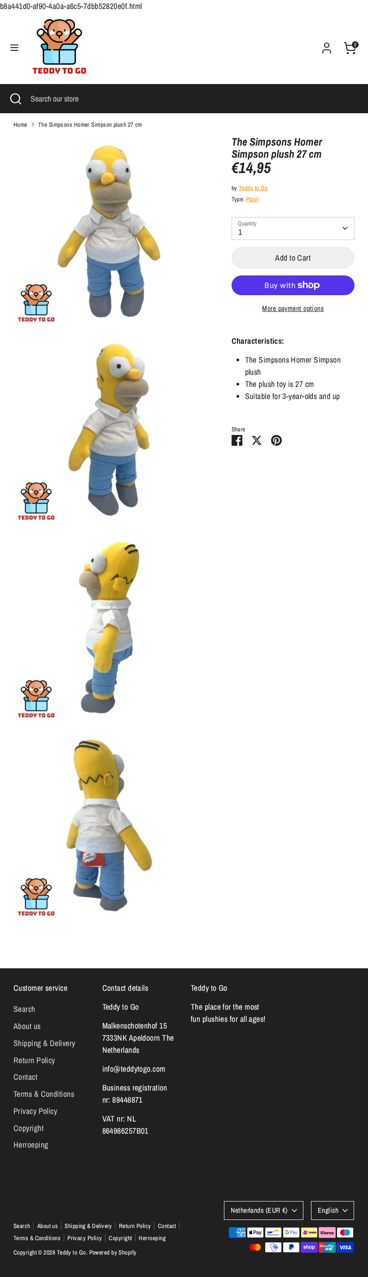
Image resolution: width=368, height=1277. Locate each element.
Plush (252, 199)
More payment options (293, 308)
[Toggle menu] (14, 48)
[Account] (327, 45)
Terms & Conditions (43, 1094)
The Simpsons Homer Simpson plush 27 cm (90, 124)
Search (24, 1009)
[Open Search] (15, 99)
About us (27, 1026)
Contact (25, 1076)
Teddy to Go (253, 188)
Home (20, 124)
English (328, 1210)
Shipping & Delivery (44, 1043)
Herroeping (30, 1144)
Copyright (28, 1128)
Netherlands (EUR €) (259, 1210)
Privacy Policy (35, 1111)
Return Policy (34, 1060)
